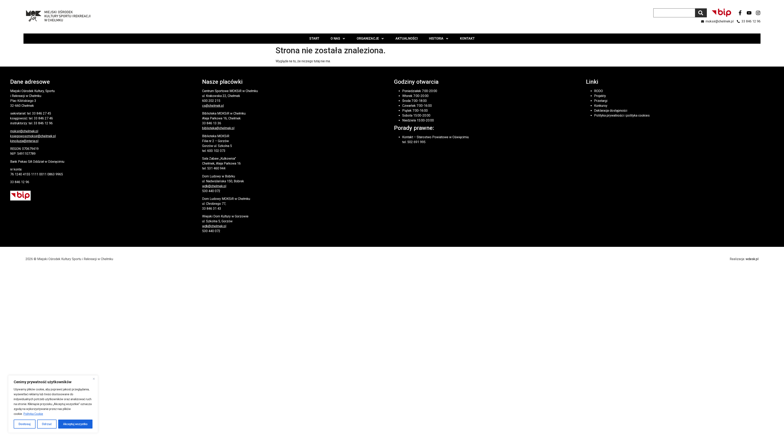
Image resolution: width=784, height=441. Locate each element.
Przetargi (600, 101)
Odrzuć (47, 424)
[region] (53, 404)
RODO (598, 91)
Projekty (600, 96)
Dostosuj (25, 424)
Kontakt (467, 38)
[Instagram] (758, 12)
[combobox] (674, 12)
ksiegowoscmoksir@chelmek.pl (33, 136)
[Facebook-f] (740, 12)
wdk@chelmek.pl (214, 186)
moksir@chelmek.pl (24, 131)
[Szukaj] (701, 12)
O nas (335, 38)
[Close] (93, 378)
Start (314, 38)
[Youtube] (749, 12)
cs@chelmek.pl (213, 106)
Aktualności (406, 38)
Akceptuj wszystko (75, 424)
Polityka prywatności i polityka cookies (622, 115)
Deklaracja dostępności (610, 110)
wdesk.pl (752, 259)
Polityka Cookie (33, 413)
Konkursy (600, 106)
